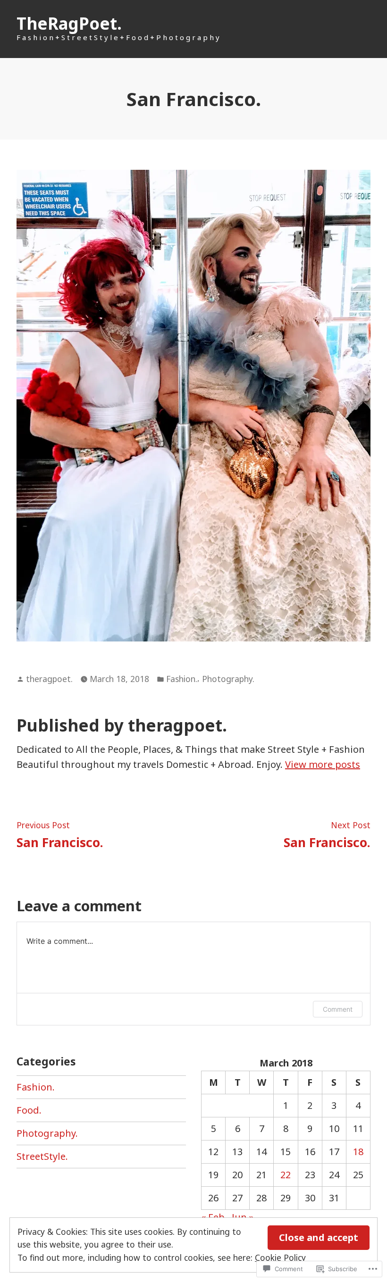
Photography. (228, 678)
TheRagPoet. (69, 23)
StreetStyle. (42, 1156)
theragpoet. (49, 678)
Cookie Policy (280, 1257)
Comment (338, 1009)
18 (358, 1151)
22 (285, 1174)
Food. (29, 1110)
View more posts (322, 764)
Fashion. (181, 678)
